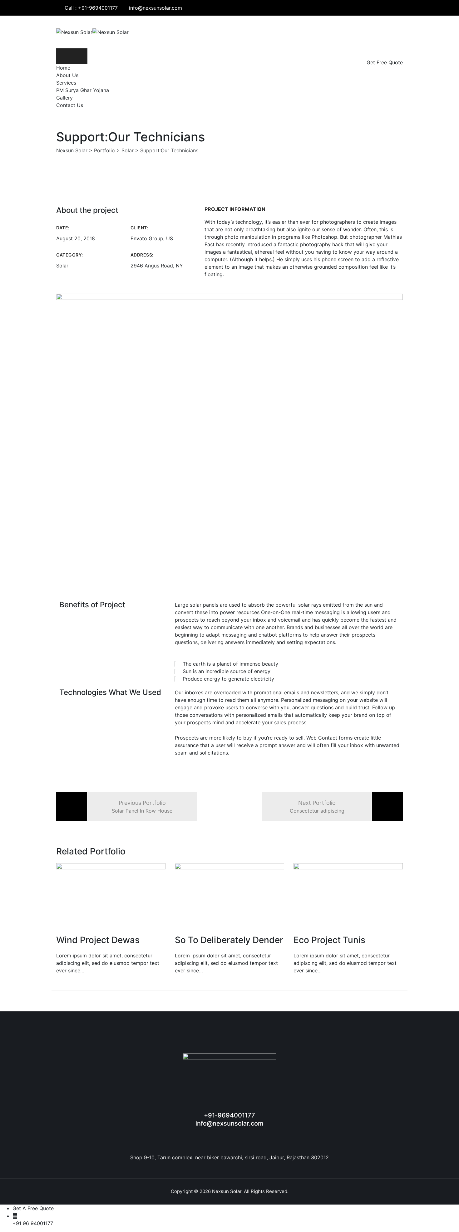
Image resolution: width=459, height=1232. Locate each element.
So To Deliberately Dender (229, 940)
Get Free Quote (385, 62)
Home (63, 68)
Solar (62, 265)
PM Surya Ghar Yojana (82, 90)
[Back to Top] (446, 1222)
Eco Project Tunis (329, 940)
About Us (67, 75)
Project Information (235, 209)
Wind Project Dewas (98, 940)
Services (66, 83)
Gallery (64, 98)
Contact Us (69, 105)
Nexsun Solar (226, 1191)
